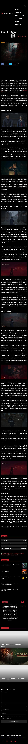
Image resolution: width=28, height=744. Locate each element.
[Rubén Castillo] (14, 35)
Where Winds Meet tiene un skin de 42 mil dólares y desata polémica (9, 583)
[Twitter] (11, 741)
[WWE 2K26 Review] (24, 571)
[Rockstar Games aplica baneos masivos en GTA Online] (24, 578)
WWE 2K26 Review (5, 571)
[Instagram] (7, 741)
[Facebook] (3, 741)
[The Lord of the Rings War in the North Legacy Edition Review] (14, 673)
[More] (18, 64)
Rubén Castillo (22, 37)
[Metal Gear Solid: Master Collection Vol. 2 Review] (14, 639)
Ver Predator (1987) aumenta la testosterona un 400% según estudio (11, 565)
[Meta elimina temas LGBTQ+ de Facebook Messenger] (24, 590)
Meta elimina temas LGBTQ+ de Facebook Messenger (9, 590)
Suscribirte (23, 548)
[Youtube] (15, 741)
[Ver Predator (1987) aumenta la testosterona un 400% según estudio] (24, 565)
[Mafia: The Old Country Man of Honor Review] (14, 656)
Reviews (3, 42)
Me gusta (24, 540)
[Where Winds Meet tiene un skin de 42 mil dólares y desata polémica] (24, 584)
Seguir (24, 543)
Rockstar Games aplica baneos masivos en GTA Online (10, 577)
